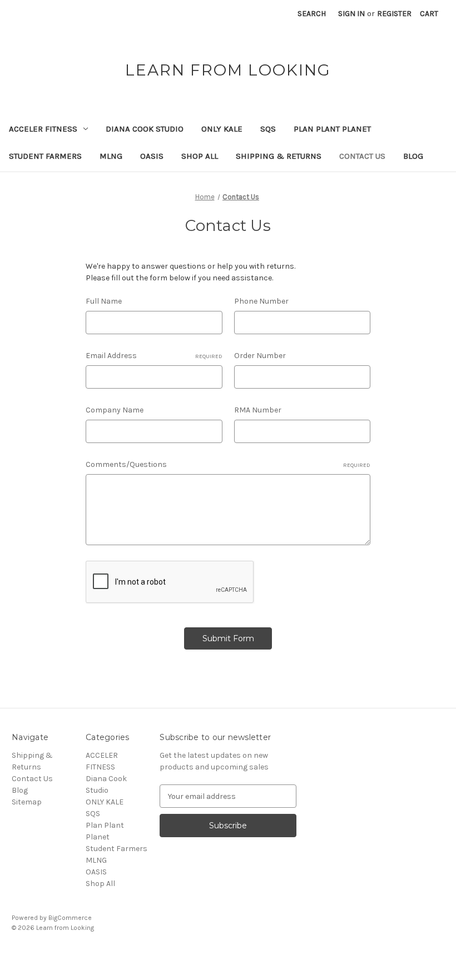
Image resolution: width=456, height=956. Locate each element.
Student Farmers (45, 156)
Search (312, 13)
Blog (413, 156)
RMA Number (257, 410)
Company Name (114, 410)
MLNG (111, 156)
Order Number (260, 355)
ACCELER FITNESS (43, 129)
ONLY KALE (221, 129)
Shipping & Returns (278, 156)
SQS (268, 129)
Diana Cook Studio (145, 129)
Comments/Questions (228, 464)
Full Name (104, 301)
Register (394, 13)
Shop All (199, 156)
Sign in (351, 13)
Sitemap (27, 802)
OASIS (151, 156)
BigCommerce (70, 918)
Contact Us (362, 156)
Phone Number (261, 301)
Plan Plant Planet (332, 129)
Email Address (154, 355)
